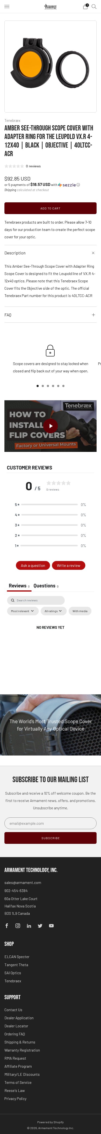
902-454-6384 (16, 890)
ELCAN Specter (16, 956)
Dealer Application (19, 1018)
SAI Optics (12, 973)
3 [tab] (48, 386)
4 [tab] (53, 386)
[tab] (46, 586)
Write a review (68, 565)
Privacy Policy (15, 1098)
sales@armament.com (22, 882)
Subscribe (50, 838)
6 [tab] (63, 386)
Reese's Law (14, 1090)
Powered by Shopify (50, 1122)
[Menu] (6, 6)
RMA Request (15, 1058)
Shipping (10, 190)
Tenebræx (12, 120)
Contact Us (13, 1010)
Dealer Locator (16, 1026)
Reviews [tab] (19, 585)
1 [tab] (38, 386)
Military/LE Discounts (22, 1074)
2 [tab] (43, 386)
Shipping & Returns (19, 1042)
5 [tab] (58, 386)
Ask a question (33, 565)
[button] (42, 184)
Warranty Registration (22, 1050)
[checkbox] (80, 611)
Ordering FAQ (14, 1034)
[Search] (94, 6)
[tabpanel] (50, 639)
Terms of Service (18, 1082)
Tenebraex (12, 981)
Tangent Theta (16, 964)
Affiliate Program (18, 1066)
